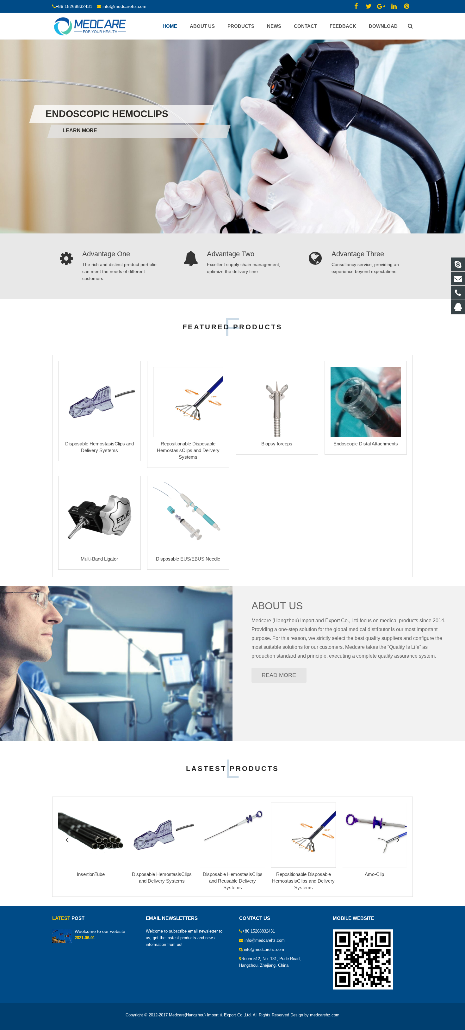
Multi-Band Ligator (99, 559)
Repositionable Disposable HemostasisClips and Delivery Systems (188, 450)
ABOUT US (277, 605)
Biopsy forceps (276, 443)
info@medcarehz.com (124, 6)
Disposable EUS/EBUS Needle (188, 559)
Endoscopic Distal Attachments (365, 443)
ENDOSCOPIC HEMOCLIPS (107, 114)
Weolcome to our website (100, 931)
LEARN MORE (63, 130)
